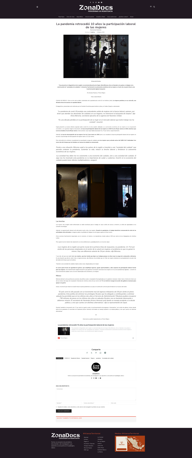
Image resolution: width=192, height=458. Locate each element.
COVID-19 (67, 358)
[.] (37, 7)
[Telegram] (105, 353)
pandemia (98, 358)
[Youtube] (99, 2)
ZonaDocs (92, 32)
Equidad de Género (75, 358)
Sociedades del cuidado (108, 358)
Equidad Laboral (85, 358)
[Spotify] (102, 2)
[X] (91, 353)
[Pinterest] (96, 353)
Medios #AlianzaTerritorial (127, 433)
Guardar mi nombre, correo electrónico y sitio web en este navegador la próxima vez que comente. (81, 407)
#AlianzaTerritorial (91, 433)
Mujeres (93, 358)
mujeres (60, 224)
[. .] (64, 436)
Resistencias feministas (95, 30)
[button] (154, 6)
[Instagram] (96, 2)
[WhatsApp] (100, 353)
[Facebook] (90, 2)
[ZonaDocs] (96, 367)
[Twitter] (93, 2)
